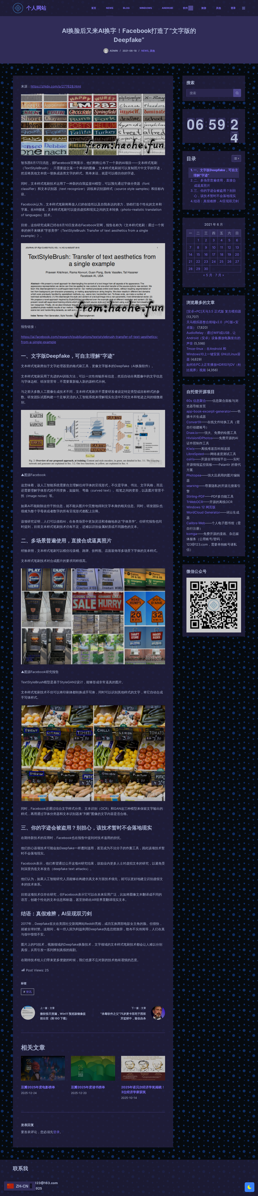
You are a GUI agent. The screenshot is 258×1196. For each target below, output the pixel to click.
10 (213, 247)
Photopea (193, 475)
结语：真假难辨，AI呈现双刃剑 (216, 201)
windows (145, 7)
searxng (192, 486)
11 (221, 247)
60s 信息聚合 (196, 401)
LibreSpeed (195, 454)
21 (190, 261)
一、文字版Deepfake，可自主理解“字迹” (216, 172)
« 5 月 (207, 275)
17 (213, 254)
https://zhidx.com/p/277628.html (56, 86)
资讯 (27, 991)
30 (206, 269)
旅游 (203, 7)
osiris (190, 459)
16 (206, 254)
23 (206, 261)
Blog (126, 7)
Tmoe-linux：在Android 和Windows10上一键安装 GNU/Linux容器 (213, 354)
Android (167, 7)
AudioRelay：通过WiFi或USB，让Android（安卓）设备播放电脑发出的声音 (213, 338)
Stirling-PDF (195, 496)
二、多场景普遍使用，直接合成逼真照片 (215, 183)
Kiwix (190, 449)
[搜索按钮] (237, 93)
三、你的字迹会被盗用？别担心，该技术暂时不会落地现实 (215, 193)
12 (229, 247)
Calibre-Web (195, 523)
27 (237, 261)
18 (221, 254)
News (109, 7)
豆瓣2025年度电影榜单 (38, 1087)
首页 (93, 7)
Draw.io (192, 433)
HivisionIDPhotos (199, 438)
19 (229, 254)
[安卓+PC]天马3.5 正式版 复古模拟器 (213, 311)
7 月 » (219, 275)
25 (222, 261)
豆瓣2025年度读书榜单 (88, 1087)
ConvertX (193, 422)
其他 (218, 7)
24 (214, 261)
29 (198, 269)
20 (237, 254)
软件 (185, 7)
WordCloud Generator (203, 512)
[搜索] (243, 8)
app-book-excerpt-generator (208, 411)
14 (190, 254)
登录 (233, 7)
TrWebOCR (194, 502)
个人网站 (36, 8)
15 (198, 254)
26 (229, 261)
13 (237, 247)
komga (191, 534)
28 (190, 269)
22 (198, 261)
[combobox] (210, 93)
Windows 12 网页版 (200, 507)
